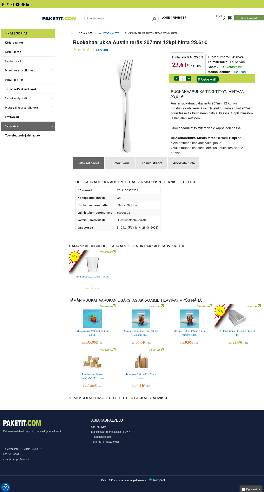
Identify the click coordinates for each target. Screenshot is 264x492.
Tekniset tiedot (88, 163)
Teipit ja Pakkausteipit (20, 89)
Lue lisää (239, 71)
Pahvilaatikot (14, 79)
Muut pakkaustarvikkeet (21, 107)
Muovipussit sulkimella (20, 70)
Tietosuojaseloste (101, 437)
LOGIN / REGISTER (173, 17)
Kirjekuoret (13, 51)
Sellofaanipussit (16, 98)
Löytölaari (12, 117)
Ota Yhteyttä (98, 427)
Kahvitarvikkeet (109, 33)
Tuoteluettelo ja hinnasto (22, 135)
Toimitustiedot (152, 163)
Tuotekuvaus (120, 163)
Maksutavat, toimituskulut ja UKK (110, 432)
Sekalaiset (12, 126)
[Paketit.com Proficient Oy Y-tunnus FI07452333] (22, 424)
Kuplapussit (13, 61)
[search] (154, 16)
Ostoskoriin (209, 79)
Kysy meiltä (252, 489)
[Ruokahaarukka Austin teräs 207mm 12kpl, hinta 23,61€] (129, 103)
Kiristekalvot (14, 42)
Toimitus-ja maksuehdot (105, 441)
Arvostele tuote (184, 163)
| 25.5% (192, 57)
